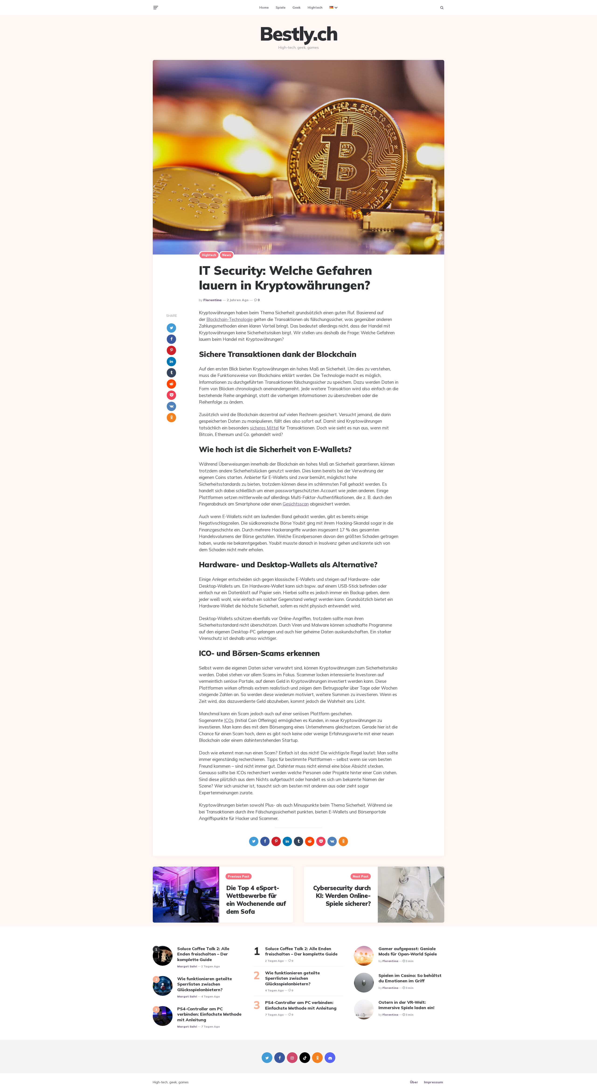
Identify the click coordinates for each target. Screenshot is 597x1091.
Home (264, 7)
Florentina (212, 300)
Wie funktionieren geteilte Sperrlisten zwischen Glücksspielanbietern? (204, 984)
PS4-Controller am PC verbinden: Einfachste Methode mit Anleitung (209, 1014)
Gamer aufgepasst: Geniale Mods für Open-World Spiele (407, 951)
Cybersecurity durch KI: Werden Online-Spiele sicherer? (342, 896)
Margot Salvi (187, 966)
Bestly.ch (298, 33)
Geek (296, 7)
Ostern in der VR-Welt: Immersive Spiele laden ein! (406, 1005)
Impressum (433, 1082)
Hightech (315, 7)
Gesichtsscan (296, 504)
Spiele (280, 7)
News (226, 255)
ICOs (229, 720)
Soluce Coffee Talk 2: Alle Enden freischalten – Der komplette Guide (203, 954)
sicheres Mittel (264, 428)
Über (414, 1082)
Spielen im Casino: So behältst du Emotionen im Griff (409, 978)
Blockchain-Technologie (229, 319)
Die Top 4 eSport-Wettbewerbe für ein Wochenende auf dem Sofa (256, 899)
